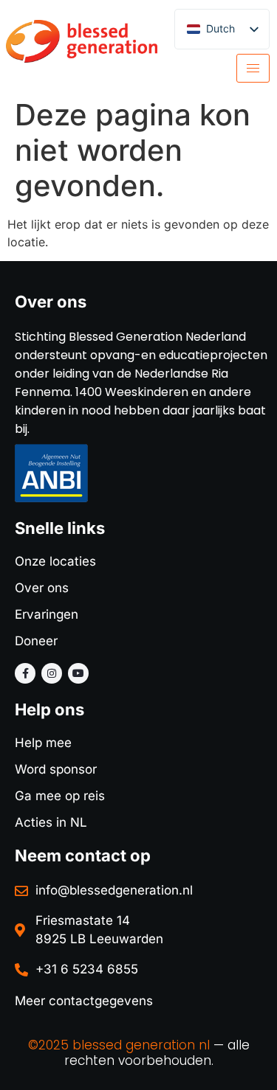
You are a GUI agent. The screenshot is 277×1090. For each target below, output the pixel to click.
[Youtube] (78, 673)
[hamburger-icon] (253, 68)
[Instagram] (51, 673)
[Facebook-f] (25, 673)
